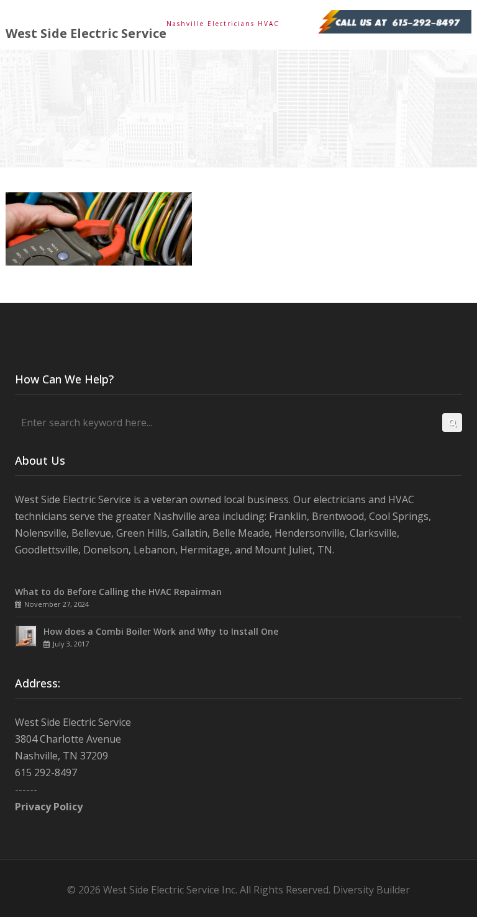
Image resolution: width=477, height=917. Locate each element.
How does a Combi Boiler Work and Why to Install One (160, 631)
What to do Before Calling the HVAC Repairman (118, 591)
